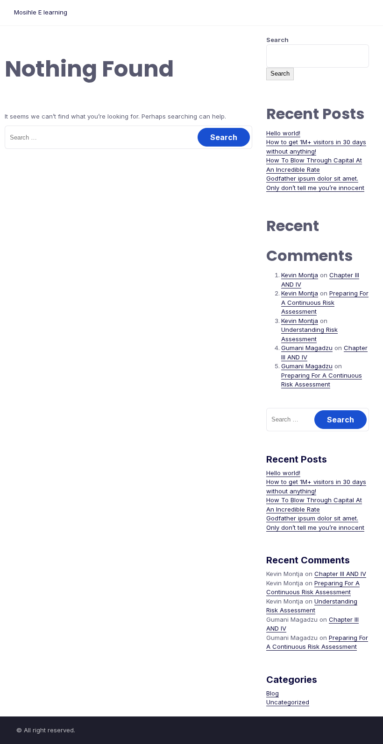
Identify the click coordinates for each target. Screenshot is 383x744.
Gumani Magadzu (307, 347)
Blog (272, 693)
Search (277, 39)
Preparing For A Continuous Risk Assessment (325, 302)
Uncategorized (287, 702)
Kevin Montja (299, 275)
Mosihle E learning (40, 12)
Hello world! (283, 133)
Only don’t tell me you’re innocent (315, 187)
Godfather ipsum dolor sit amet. (312, 178)
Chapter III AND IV (340, 573)
